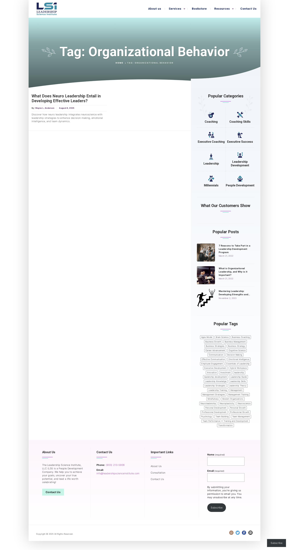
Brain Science (222, 337)
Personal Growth (238, 408)
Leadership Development (240, 164)
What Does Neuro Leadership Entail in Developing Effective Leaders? (66, 98)
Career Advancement (215, 350)
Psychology (206, 416)
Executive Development (215, 368)
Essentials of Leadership (238, 364)
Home (119, 63)
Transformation (225, 425)
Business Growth (213, 342)
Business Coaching (241, 337)
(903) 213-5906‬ (115, 464)
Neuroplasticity (227, 403)
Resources (222, 9)
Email (215, 470)
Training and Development (236, 421)
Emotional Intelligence (239, 359)
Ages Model (206, 337)
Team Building (222, 416)
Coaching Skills (240, 122)
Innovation (212, 372)
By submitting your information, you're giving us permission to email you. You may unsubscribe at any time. (224, 492)
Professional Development (214, 412)
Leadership (211, 163)
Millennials (211, 185)
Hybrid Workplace (238, 368)
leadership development (215, 377)
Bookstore (199, 9)
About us (154, 9)
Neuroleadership (208, 403)
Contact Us (248, 9)
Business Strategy (236, 346)
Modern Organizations (232, 399)
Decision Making (234, 355)
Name (216, 454)
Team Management (241, 416)
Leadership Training (217, 390)
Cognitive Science (237, 350)
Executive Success (240, 142)
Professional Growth (239, 412)
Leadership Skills (238, 381)
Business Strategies (215, 346)
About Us (156, 466)
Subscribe (216, 507)
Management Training (238, 394)
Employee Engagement (212, 364)
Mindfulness (213, 399)
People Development (240, 185)
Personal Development (216, 408)
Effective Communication (213, 359)
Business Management (235, 342)
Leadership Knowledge (215, 381)
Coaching (211, 122)
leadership (239, 372)
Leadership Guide (238, 377)
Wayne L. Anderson (44, 108)
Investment (225, 372)
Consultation (158, 472)
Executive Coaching (211, 142)
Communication (216, 355)
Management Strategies (213, 394)
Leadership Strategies (215, 386)
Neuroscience (244, 403)
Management (236, 390)
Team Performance (211, 421)
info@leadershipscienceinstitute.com (118, 473)
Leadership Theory (237, 386)
